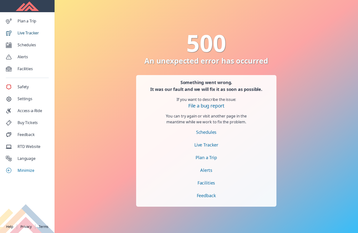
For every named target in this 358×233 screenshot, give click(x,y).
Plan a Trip (206, 157)
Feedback (206, 195)
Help (9, 226)
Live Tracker (206, 145)
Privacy (26, 226)
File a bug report (206, 105)
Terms (43, 226)
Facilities (206, 183)
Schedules (206, 132)
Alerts (206, 170)
